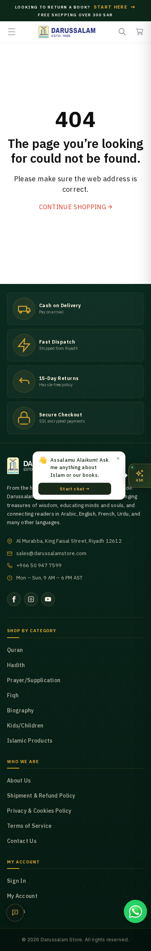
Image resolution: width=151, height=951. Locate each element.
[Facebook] (14, 599)
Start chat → (74, 489)
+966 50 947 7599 (39, 565)
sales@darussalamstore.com (51, 553)
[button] (11, 31)
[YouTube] (48, 599)
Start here (115, 7)
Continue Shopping (72, 207)
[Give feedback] (15, 913)
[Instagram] (31, 599)
